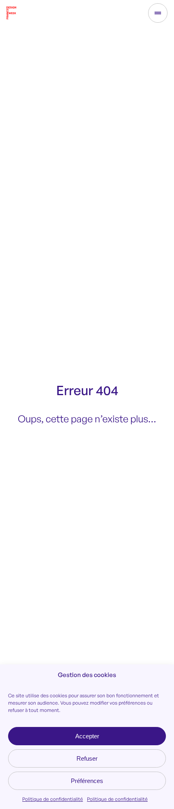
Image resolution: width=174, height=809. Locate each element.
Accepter (87, 736)
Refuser (87, 758)
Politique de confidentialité (52, 799)
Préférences (87, 780)
